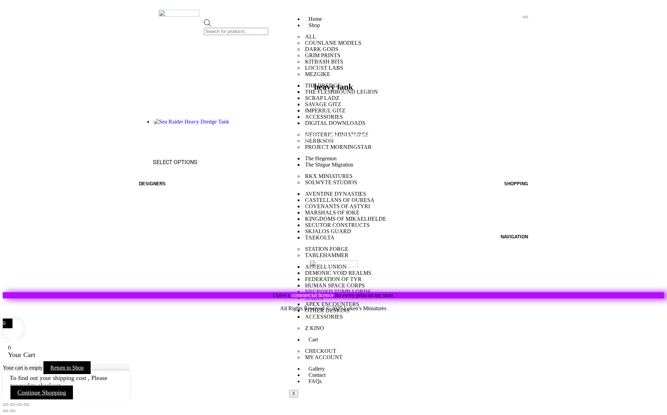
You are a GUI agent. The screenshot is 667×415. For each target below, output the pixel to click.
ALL (310, 37)
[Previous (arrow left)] (5, 411)
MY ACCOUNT (324, 357)
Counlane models (163, 210)
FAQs (315, 381)
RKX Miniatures (160, 250)
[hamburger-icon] (525, 17)
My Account (511, 210)
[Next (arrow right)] (12, 411)
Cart (313, 339)
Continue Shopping (41, 392)
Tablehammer (158, 274)
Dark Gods (153, 242)
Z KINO (314, 328)
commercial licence (312, 295)
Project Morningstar (166, 202)
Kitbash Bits (155, 282)
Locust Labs (156, 234)
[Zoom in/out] (5, 405)
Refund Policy (248, 308)
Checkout (514, 226)
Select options (175, 162)
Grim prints (154, 218)
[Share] (19, 405)
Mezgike (151, 194)
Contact (317, 375)
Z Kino (147, 266)
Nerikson (151, 226)
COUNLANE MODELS (333, 43)
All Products (511, 202)
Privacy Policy (419, 308)
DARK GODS (321, 49)
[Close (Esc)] (26, 405)
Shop (314, 25)
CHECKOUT (320, 351)
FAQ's (520, 255)
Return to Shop (67, 368)
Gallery (316, 369)
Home (315, 19)
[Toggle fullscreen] (12, 405)
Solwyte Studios (161, 258)
